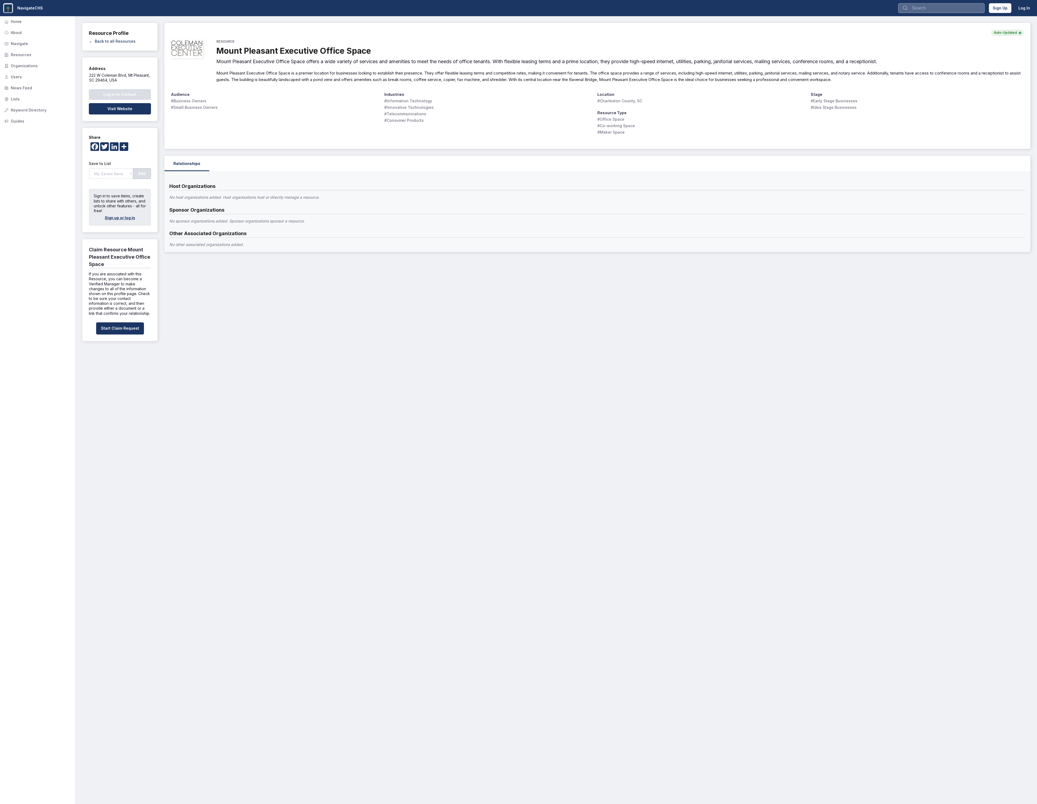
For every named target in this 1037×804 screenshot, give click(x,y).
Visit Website (119, 108)
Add (142, 173)
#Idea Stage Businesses (834, 107)
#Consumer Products (404, 120)
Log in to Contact (119, 94)
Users (12, 77)
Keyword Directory (24, 110)
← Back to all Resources (112, 41)
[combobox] (941, 8)
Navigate (15, 43)
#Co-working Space (616, 125)
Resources (17, 54)
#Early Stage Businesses (834, 101)
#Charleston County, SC (619, 101)
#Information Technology (408, 101)
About (12, 32)
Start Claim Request (120, 328)
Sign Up (1000, 8)
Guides (13, 121)
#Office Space (610, 119)
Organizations (20, 65)
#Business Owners (188, 101)
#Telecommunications (405, 114)
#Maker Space (611, 132)
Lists (11, 99)
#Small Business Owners (194, 107)
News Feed (17, 88)
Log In (1024, 8)
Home (12, 21)
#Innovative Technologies (409, 107)
